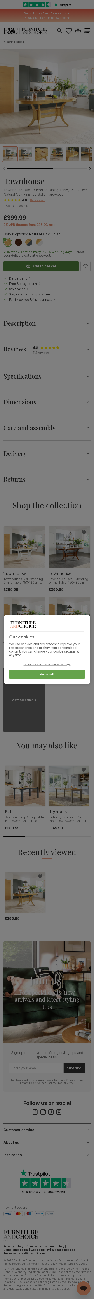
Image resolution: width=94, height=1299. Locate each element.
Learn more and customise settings (47, 664)
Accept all (47, 674)
